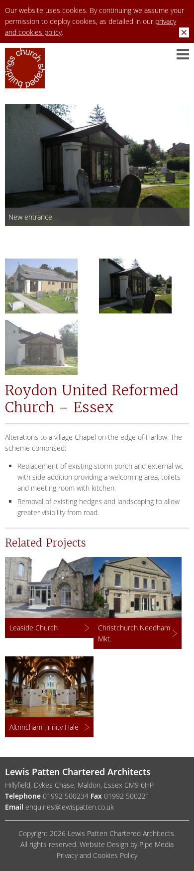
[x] (184, 32)
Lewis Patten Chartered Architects (25, 72)
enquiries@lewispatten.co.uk (69, 807)
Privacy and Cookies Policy (97, 855)
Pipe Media (156, 844)
